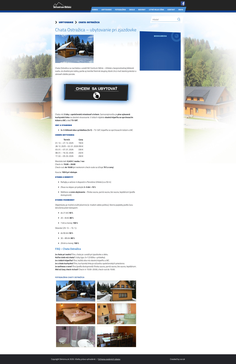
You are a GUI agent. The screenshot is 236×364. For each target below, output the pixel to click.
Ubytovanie (66, 22)
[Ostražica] (75, 291)
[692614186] (116, 336)
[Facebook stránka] (183, 3)
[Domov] (62, 4)
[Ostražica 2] (116, 291)
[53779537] (75, 336)
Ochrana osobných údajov (109, 359)
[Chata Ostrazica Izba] (75, 313)
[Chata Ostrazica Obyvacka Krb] (116, 313)
